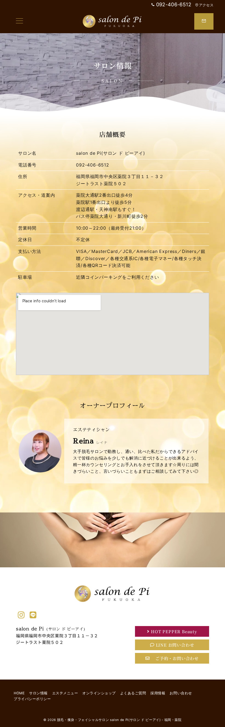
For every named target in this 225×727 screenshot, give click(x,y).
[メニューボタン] (19, 21)
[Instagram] (21, 615)
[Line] (33, 615)
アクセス (206, 5)
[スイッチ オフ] (203, 21)
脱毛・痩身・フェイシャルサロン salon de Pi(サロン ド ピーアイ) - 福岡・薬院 (119, 720)
